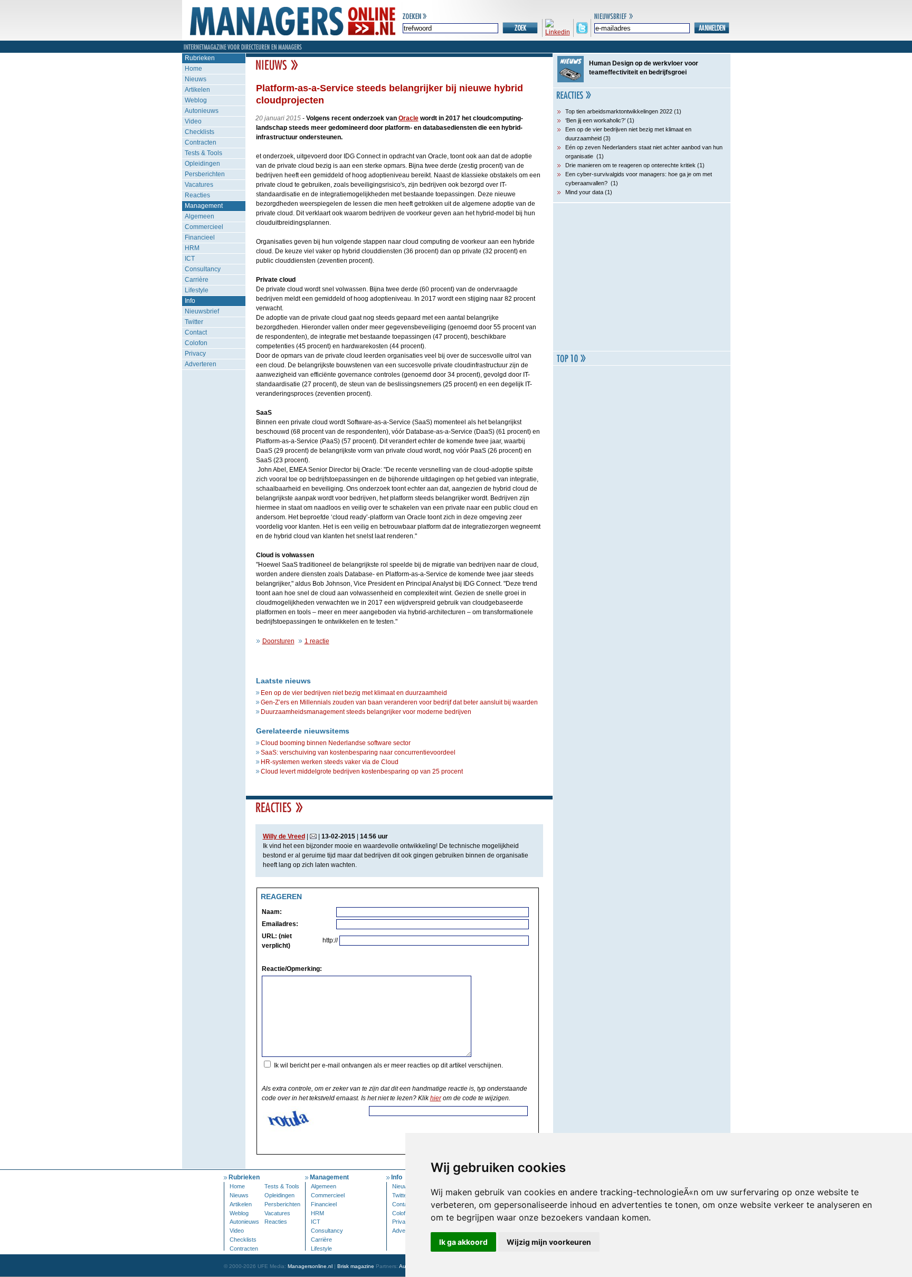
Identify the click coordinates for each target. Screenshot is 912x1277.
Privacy (195, 353)
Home (193, 68)
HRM (192, 248)
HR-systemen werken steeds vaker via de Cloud (329, 762)
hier (435, 1098)
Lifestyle (196, 290)
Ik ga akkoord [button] (463, 1241)
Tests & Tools (203, 153)
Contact (196, 332)
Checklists (199, 132)
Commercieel (204, 227)
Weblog (196, 100)
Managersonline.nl (310, 1266)
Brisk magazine (355, 1266)
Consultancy (203, 269)
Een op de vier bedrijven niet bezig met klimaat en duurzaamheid (354, 693)
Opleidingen (202, 163)
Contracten (200, 142)
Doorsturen (278, 641)
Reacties (197, 195)
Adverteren (200, 364)
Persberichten (205, 174)
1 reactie (317, 641)
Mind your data (584, 192)
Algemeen (199, 216)
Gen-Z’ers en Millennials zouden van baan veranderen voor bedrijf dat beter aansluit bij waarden (399, 702)
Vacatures (199, 184)
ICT (190, 258)
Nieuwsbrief (202, 311)
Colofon (196, 343)
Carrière (196, 279)
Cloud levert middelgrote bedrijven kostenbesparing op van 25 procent (362, 771)
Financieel (200, 237)
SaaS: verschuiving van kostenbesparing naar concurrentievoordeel (358, 752)
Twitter (194, 322)
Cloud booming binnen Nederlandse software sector (336, 743)
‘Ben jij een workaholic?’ (595, 120)
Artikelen (197, 89)
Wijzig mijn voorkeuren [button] (549, 1241)
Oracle (408, 118)
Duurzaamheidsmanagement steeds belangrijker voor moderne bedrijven (366, 712)
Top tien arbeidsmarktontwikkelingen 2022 (618, 111)
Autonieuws (201, 111)
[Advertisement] (641, 277)
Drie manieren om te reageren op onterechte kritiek (630, 165)
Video (193, 121)
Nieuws (195, 79)
